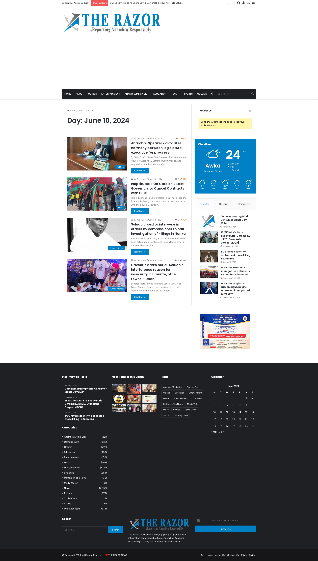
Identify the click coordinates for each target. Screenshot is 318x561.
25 (220, 426)
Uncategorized (72, 508)
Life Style (69, 472)
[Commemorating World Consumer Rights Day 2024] (209, 221)
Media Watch (71, 483)
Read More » (140, 170)
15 (246, 412)
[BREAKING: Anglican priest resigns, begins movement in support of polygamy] (209, 288)
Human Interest (72, 467)
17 (214, 419)
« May (214, 431)
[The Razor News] (111, 22)
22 (246, 419)
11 (221, 412)
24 (214, 426)
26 (227, 426)
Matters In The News (75, 478)
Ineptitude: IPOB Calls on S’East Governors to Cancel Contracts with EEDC (157, 188)
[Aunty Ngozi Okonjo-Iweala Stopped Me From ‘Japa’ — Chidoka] (134, 408)
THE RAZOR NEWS (117, 555)
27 (233, 426)
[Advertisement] (159, 64)
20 (233, 419)
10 (214, 412)
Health (175, 93)
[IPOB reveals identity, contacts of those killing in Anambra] (209, 256)
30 (252, 426)
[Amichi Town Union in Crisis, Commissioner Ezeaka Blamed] (149, 399)
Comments (244, 204)
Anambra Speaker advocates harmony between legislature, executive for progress (157, 148)
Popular (204, 204)
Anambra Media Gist (137, 93)
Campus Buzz (71, 442)
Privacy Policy (248, 555)
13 (233, 412)
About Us (220, 555)
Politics (92, 93)
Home (67, 93)
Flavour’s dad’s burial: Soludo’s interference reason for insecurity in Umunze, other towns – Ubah (157, 272)
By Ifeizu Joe (139, 138)
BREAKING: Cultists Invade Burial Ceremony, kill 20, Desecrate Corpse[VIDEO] (235, 237)
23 (252, 419)
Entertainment (110, 93)
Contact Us (233, 555)
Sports (188, 93)
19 (227, 419)
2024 (80, 110)
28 (239, 426)
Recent (223, 204)
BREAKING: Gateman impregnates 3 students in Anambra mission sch (235, 271)
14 (240, 412)
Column (202, 93)
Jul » (221, 431)
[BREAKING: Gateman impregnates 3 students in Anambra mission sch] (209, 272)
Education (159, 93)
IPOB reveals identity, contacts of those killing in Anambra (235, 255)
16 (252, 412)
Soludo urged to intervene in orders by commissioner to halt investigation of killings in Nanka (158, 229)
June (87, 110)
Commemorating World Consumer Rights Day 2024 (234, 220)
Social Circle (70, 498)
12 (227, 412)
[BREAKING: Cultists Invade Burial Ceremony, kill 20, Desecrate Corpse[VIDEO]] (209, 237)
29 (246, 426)
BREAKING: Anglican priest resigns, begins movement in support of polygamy (235, 289)
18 (221, 419)
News (79, 93)
